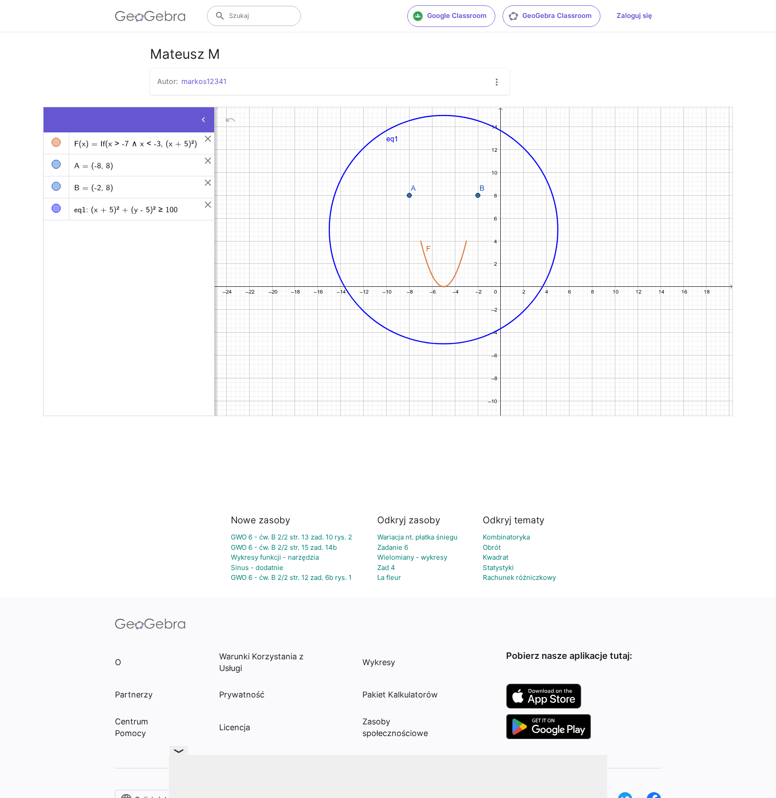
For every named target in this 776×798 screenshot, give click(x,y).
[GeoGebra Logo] (150, 16)
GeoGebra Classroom (556, 15)
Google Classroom (456, 15)
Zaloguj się (634, 15)
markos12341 (203, 81)
